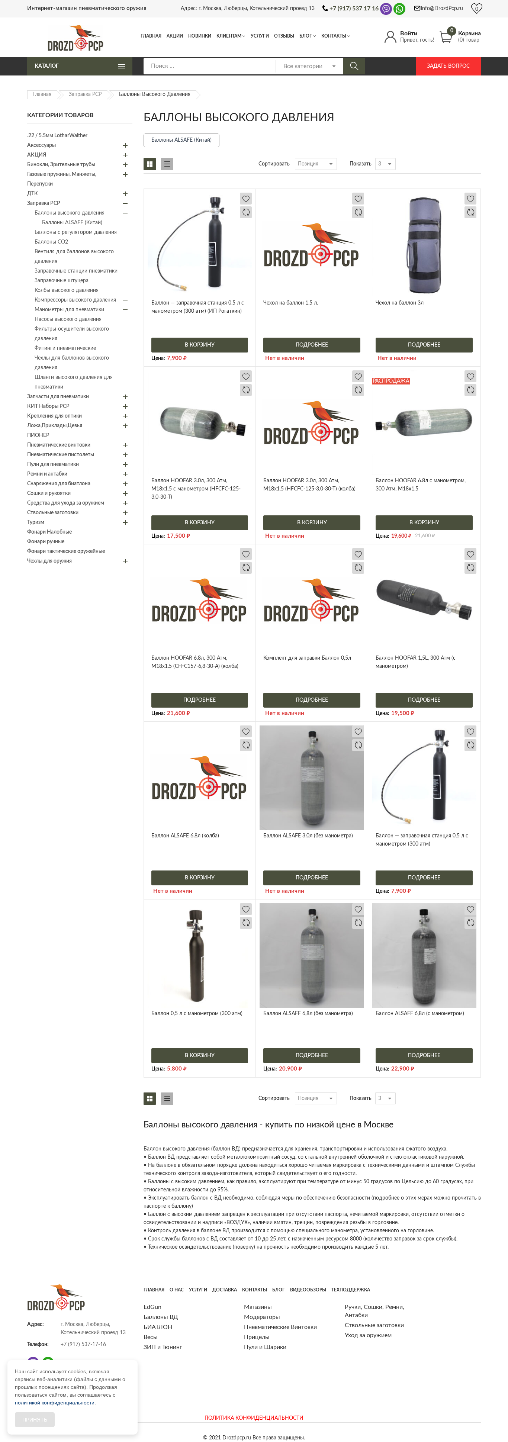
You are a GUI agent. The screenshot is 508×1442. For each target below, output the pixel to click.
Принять (34, 1420)
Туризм (35, 522)
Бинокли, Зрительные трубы (61, 164)
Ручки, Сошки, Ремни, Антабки (374, 1311)
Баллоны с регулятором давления (76, 232)
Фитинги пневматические (65, 348)
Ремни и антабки (47, 474)
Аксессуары (41, 145)
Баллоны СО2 (51, 242)
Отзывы (284, 36)
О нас (177, 1290)
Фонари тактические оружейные (66, 551)
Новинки (199, 36)
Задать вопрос (448, 66)
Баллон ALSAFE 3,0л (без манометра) (308, 836)
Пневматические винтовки (58, 445)
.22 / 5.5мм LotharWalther (57, 135)
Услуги (260, 36)
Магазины (258, 1307)
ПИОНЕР (38, 435)
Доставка (224, 1290)
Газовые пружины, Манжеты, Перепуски (61, 179)
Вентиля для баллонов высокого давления (74, 256)
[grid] (150, 164)
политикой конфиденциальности (54, 1403)
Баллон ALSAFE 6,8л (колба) (185, 836)
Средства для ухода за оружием (65, 503)
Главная (151, 36)
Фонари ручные (45, 541)
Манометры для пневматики (69, 309)
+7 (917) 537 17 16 (354, 9)
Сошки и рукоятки (49, 493)
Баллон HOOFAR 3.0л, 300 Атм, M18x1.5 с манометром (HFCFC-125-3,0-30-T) (196, 489)
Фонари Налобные (49, 532)
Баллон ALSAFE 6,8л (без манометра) (308, 1013)
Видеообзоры (308, 1290)
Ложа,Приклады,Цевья (54, 425)
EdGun (152, 1307)
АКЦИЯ (36, 155)
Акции (175, 36)
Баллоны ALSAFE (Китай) (181, 140)
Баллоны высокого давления (70, 213)
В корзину (200, 345)
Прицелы (257, 1337)
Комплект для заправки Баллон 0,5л (307, 658)
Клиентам (228, 36)
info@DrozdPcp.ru (442, 8)
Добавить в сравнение (246, 212)
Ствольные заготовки (52, 512)
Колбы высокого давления (67, 290)
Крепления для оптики (54, 416)
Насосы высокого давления (68, 319)
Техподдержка (350, 1290)
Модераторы (262, 1317)
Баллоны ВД (161, 1317)
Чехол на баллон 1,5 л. (290, 303)
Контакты (333, 36)
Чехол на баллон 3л (400, 303)
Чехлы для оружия (49, 561)
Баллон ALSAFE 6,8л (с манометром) (420, 1013)
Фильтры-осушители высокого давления (72, 333)
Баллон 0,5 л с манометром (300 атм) (196, 1013)
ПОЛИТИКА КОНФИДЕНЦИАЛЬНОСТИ (254, 1418)
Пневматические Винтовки (280, 1327)
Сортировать (274, 164)
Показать (361, 164)
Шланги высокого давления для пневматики (74, 382)
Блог (305, 36)
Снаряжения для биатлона (58, 483)
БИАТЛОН (158, 1327)
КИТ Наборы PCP (48, 406)
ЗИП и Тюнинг (163, 1347)
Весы (151, 1337)
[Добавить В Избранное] (246, 199)
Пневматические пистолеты (60, 454)
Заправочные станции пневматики (76, 271)
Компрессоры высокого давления (75, 300)
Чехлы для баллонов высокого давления (72, 362)
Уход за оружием (368, 1335)
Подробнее (312, 345)
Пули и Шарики (265, 1347)
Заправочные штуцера (62, 280)
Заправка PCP (85, 94)
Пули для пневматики (53, 464)
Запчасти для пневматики (58, 396)
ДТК (32, 193)
